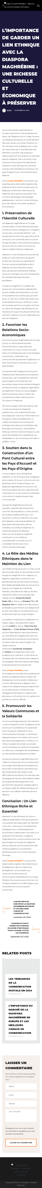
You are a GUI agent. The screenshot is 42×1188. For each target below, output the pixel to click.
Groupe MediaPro (15, 181)
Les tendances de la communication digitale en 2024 (20, 984)
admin (9, 110)
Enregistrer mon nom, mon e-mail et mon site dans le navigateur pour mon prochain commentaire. (20, 1131)
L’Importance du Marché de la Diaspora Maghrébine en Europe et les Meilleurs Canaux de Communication (21, 1019)
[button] (38, 5)
